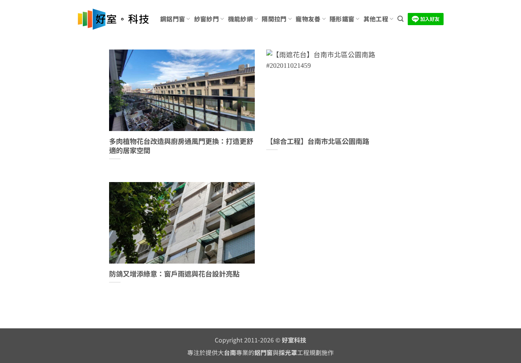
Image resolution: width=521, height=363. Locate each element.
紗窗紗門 (206, 18)
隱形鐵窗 (342, 18)
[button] (400, 18)
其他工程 (375, 18)
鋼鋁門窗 (172, 18)
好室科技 (294, 340)
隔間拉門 (274, 18)
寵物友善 (308, 18)
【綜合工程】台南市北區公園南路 (317, 141)
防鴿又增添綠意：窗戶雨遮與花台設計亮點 (174, 273)
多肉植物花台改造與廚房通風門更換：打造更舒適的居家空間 (181, 146)
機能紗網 (240, 18)
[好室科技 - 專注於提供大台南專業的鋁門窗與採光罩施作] (113, 19)
